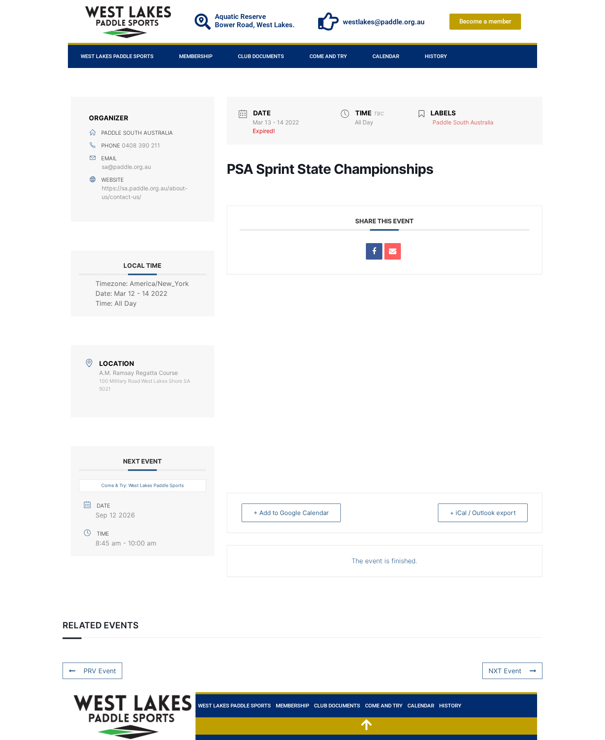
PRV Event (100, 671)
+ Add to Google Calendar (291, 513)
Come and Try (328, 56)
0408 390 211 (141, 145)
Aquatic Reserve (240, 16)
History (436, 56)
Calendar (385, 56)
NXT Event (505, 671)
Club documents (261, 56)
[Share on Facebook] (374, 251)
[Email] (392, 251)
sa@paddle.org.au (126, 166)
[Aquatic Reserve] (203, 22)
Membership (195, 56)
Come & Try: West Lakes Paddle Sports (142, 485)
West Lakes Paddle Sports (117, 56)
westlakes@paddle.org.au (383, 22)
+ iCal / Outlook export (483, 513)
